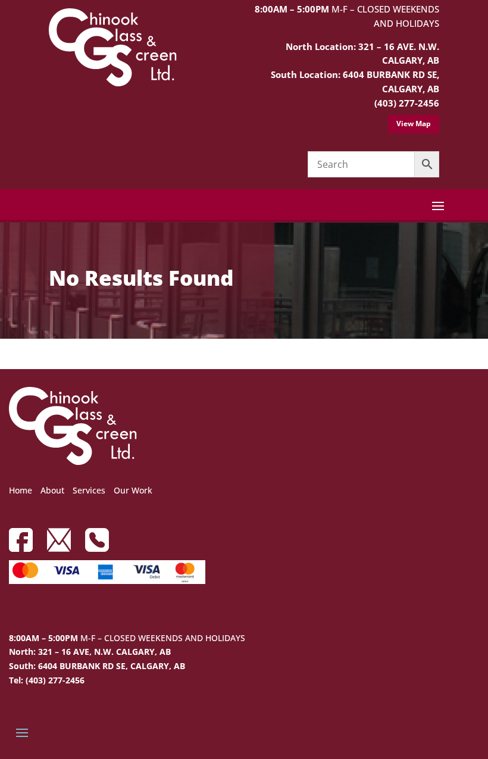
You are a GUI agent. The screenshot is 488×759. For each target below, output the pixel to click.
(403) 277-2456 (406, 103)
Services (89, 490)
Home (20, 490)
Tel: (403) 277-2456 (47, 680)
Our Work (133, 490)
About (52, 490)
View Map (413, 123)
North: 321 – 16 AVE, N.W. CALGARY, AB (90, 651)
